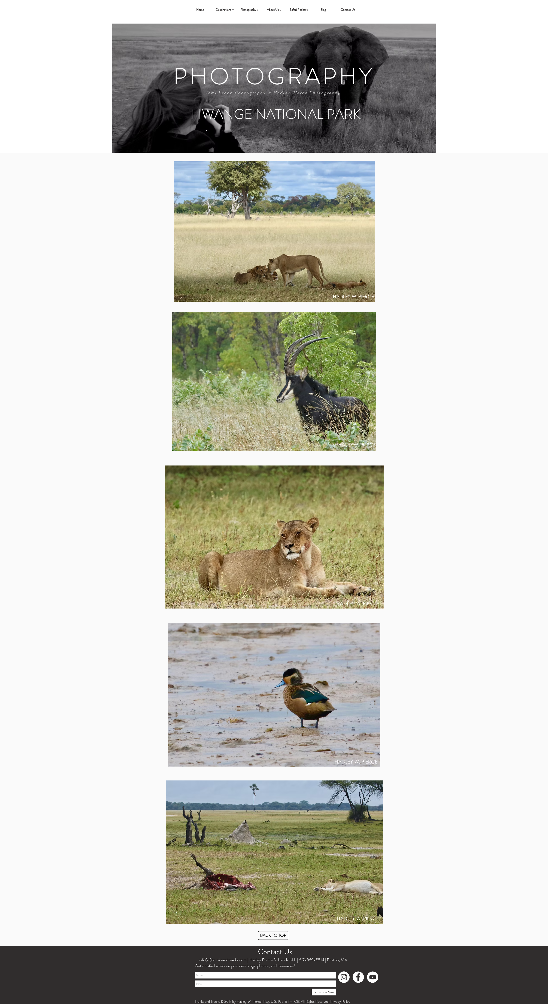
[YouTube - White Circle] (372, 977)
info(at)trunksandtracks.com (222, 960)
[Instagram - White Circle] (344, 977)
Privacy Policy (340, 1001)
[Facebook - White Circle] (358, 977)
